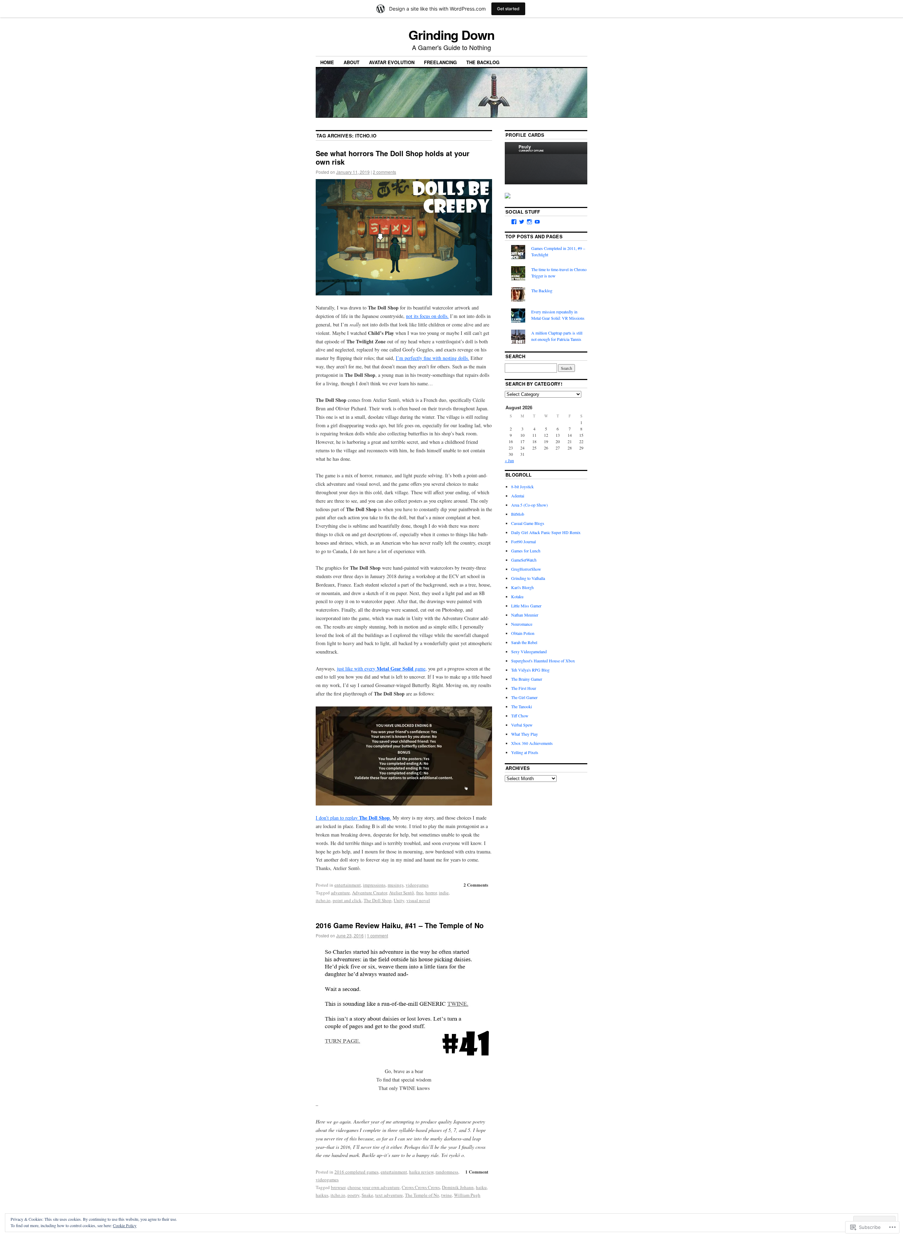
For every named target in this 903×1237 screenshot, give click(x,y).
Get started (508, 8)
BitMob (517, 514)
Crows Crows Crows (421, 1187)
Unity (399, 900)
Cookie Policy (125, 1225)
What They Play (524, 734)
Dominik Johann (458, 1187)
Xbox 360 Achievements (532, 743)
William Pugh (467, 1195)
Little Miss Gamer (526, 605)
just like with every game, (382, 668)
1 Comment (476, 1171)
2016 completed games (356, 1172)
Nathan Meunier (524, 615)
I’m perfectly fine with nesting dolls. (432, 358)
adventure (340, 892)
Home (327, 62)
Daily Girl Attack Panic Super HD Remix (546, 532)
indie (444, 892)
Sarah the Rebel (524, 642)
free (419, 892)
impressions (374, 885)
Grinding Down (451, 34)
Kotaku (517, 596)
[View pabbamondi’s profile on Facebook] (514, 222)
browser (338, 1187)
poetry (353, 1195)
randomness (447, 1172)
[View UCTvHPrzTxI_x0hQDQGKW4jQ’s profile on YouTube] (537, 222)
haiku (481, 1187)
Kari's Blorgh (522, 587)
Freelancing (440, 62)
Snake (367, 1195)
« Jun (509, 460)
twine (446, 1195)
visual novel (418, 900)
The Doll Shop (378, 900)
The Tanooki (521, 706)
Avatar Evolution (391, 62)
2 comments (384, 172)
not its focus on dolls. (427, 316)
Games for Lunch (525, 550)
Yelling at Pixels (524, 752)
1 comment (377, 935)
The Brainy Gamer (526, 679)
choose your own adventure (373, 1187)
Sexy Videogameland (529, 651)
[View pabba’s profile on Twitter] (522, 222)
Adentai (517, 495)
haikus (322, 1195)
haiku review (421, 1172)
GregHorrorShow (526, 569)
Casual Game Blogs (527, 523)
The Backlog (482, 62)
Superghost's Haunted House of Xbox (543, 660)
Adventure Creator (369, 892)
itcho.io (323, 900)
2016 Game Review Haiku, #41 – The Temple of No (400, 925)
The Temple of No (422, 1195)
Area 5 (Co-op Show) (529, 505)
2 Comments (475, 884)
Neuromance (521, 624)
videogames (417, 885)
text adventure (389, 1195)
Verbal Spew (522, 725)
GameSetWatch (524, 560)
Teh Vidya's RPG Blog (530, 670)
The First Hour (523, 688)
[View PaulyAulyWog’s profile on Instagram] (529, 222)
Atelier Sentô (401, 892)
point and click (347, 900)
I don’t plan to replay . (353, 817)
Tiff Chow (519, 715)
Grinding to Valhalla (528, 578)
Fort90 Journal (523, 541)
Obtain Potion (522, 633)
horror (431, 892)
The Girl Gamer (524, 697)
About (351, 62)
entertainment (347, 885)
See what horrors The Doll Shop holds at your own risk (392, 157)
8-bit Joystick (522, 486)
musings (396, 885)
